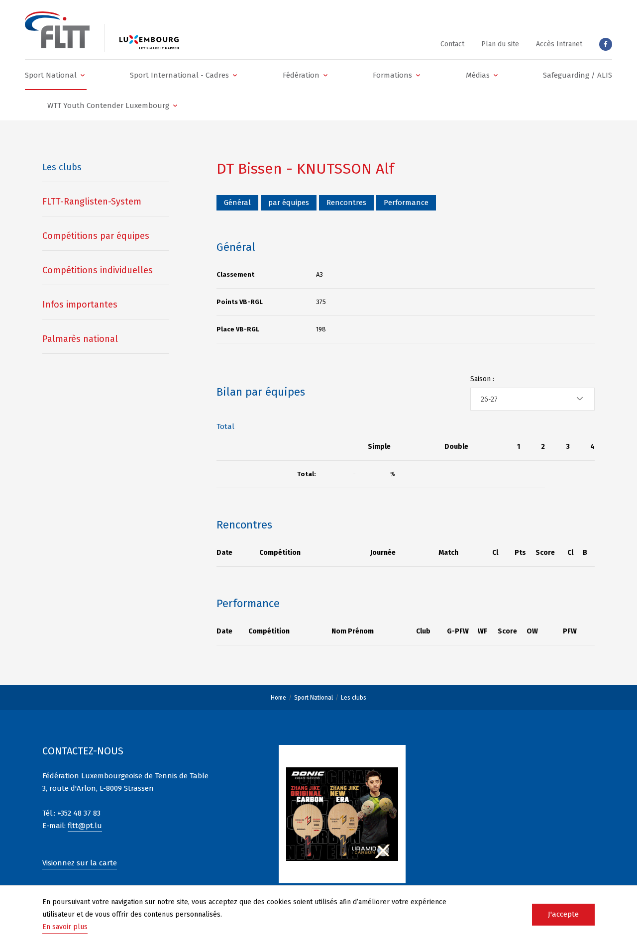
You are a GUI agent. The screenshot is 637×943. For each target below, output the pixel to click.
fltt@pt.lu (85, 825)
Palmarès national (80, 338)
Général (237, 202)
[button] (56, 75)
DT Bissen (249, 169)
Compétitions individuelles (97, 270)
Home (278, 697)
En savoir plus (65, 927)
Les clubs (353, 697)
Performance (406, 202)
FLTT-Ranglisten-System (91, 201)
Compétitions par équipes (95, 235)
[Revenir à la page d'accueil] (57, 29)
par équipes (288, 202)
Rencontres (346, 202)
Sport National (313, 697)
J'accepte (563, 914)
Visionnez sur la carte (79, 862)
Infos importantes (79, 304)
